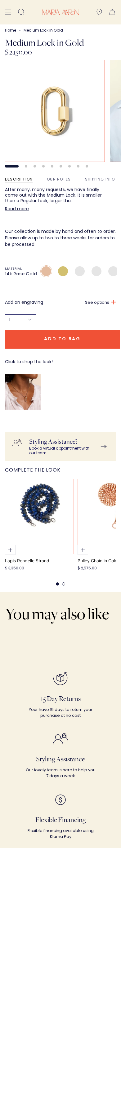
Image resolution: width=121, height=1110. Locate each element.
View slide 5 (52, 166)
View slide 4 (43, 166)
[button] (21, 12)
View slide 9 (87, 166)
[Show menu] (8, 12)
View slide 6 (61, 166)
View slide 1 (12, 166)
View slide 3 (35, 166)
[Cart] (112, 12)
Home (10, 30)
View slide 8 (78, 166)
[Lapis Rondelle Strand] (39, 516)
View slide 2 (26, 166)
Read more (17, 209)
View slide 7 (69, 166)
